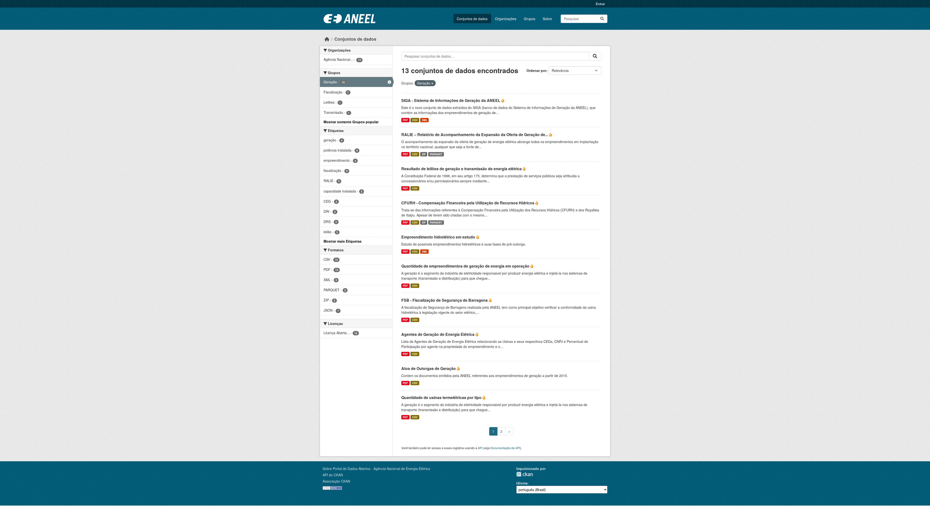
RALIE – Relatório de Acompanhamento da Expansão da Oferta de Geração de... (475, 134)
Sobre (547, 18)
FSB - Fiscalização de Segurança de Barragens (445, 300)
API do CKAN (333, 474)
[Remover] (432, 83)
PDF (405, 120)
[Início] (327, 39)
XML (424, 120)
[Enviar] (602, 19)
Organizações (505, 18)
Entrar (600, 3)
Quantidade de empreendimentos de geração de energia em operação (465, 266)
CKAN (524, 474)
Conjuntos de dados (472, 18)
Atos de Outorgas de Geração (429, 368)
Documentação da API (505, 448)
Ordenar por (536, 70)
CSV (415, 120)
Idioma (521, 483)
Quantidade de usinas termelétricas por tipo (441, 397)
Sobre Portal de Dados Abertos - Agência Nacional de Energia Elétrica (376, 468)
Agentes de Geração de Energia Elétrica (438, 334)
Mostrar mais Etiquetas (343, 241)
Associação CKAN (336, 481)
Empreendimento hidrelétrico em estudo (438, 237)
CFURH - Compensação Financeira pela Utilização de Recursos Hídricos (468, 203)
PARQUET (436, 154)
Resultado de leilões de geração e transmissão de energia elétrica (462, 168)
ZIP (424, 154)
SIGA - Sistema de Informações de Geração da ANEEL (451, 100)
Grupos (529, 18)
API (480, 448)
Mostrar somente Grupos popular (351, 121)
